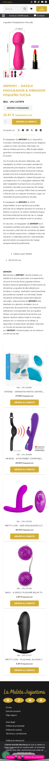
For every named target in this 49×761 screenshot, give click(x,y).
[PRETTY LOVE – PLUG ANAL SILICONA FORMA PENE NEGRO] (24, 613)
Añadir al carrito (26, 121)
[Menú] (3, 15)
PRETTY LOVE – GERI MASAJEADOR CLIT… (24, 525)
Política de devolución (15, 740)
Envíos (9, 707)
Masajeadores (18, 22)
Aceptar (10, 757)
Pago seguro (11, 715)
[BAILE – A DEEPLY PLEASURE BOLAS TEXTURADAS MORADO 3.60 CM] (24, 546)
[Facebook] (35, 2)
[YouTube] (42, 2)
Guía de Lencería (13, 711)
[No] (45, 751)
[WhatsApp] (32, 2)
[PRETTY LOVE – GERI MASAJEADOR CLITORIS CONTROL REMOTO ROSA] (24, 479)
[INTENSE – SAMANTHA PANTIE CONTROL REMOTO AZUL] (24, 345)
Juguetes (7, 22)
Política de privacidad (15, 726)
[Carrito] (31, 8)
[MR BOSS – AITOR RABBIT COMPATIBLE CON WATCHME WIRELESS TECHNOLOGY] (24, 412)
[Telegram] (46, 2)
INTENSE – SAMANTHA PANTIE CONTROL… (24, 391)
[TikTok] (38, 2)
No (19, 757)
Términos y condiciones (16, 733)
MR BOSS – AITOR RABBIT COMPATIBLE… (24, 458)
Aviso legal (10, 722)
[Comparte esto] (19, 130)
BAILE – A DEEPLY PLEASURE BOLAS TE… (24, 592)
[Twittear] (32, 130)
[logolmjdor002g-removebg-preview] (7, 2)
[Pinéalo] (36, 130)
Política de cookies (14, 730)
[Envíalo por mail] (23, 130)
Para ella (29, 22)
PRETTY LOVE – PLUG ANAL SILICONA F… (24, 659)
